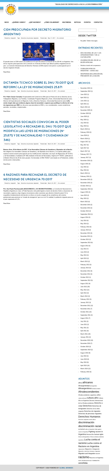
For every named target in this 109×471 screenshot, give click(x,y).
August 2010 (84, 353)
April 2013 (83, 258)
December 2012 (85, 271)
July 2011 (83, 321)
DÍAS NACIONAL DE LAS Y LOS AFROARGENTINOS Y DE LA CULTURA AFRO (90, 55)
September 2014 (85, 214)
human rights (98, 434)
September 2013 (85, 242)
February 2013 (84, 264)
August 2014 (84, 217)
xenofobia (82, 463)
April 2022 (83, 97)
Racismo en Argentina (96, 457)
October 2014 (84, 211)
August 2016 (84, 164)
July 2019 (83, 123)
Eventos (87, 22)
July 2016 (83, 167)
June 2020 (83, 116)
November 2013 (85, 236)
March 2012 (84, 296)
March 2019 (84, 129)
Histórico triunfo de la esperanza (90, 65)
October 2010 (84, 346)
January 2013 (84, 268)
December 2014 (85, 204)
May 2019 (83, 126)
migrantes (97, 451)
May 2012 (83, 290)
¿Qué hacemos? (35, 22)
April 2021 (83, 104)
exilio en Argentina (89, 429)
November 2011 (85, 309)
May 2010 (83, 362)
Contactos (98, 22)
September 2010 (85, 349)
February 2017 (84, 154)
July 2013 (83, 249)
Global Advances (66, 468)
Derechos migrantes (83, 419)
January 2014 (84, 230)
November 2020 (85, 110)
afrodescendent (96, 388)
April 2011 (83, 331)
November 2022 (85, 88)
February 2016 (84, 176)
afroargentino (93, 385)
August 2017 (84, 141)
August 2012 (84, 283)
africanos (88, 382)
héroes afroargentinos (84, 436)
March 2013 (84, 261)
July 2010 (83, 356)
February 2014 (84, 227)
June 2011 (83, 324)
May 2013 (83, 255)
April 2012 (83, 293)
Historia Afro (90, 434)
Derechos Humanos (89, 416)
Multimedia (66, 22)
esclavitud (81, 429)
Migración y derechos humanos (86, 451)
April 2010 (83, 365)
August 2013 (84, 246)
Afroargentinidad (84, 386)
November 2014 (85, 208)
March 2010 (84, 368)
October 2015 (84, 186)
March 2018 (84, 138)
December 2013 (85, 233)
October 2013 (84, 239)
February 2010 (84, 372)
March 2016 (84, 173)
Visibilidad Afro (96, 460)
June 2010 (83, 359)
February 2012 (84, 299)
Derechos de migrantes (92, 411)
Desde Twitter (87, 36)
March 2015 (84, 201)
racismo (83, 457)
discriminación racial (89, 426)
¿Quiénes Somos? (19, 22)
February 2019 (84, 132)
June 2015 (83, 195)
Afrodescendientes (88, 391)
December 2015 (85, 179)
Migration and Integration (86, 453)
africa (80, 383)
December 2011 (85, 305)
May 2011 (83, 327)
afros (99, 395)
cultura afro (92, 398)
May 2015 (83, 198)
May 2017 (83, 145)
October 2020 (84, 113)
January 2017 (84, 157)
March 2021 (84, 107)
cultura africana (82, 398)
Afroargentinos (85, 388)
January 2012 (84, 302)
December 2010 (85, 340)
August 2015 (84, 192)
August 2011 (84, 318)
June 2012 (83, 286)
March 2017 (84, 151)
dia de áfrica (92, 419)
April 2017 (83, 148)
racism (98, 453)
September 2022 (85, 91)
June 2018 (83, 135)
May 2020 (83, 119)
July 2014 (83, 220)
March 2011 (84, 334)
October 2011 (84, 312)
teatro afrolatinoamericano (85, 460)
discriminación (86, 422)
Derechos (87, 406)
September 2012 (85, 280)
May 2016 (83, 170)
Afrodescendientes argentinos (87, 395)
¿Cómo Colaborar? (51, 22)
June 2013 (83, 252)
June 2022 (83, 94)
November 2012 (85, 274)
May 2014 (83, 223)
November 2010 (85, 343)
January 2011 (84, 337)
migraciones (81, 449)
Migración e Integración (92, 449)
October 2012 (84, 277)
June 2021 (83, 101)
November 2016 (85, 160)
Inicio (6, 22)
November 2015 (85, 182)
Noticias (77, 22)
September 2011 (85, 315)
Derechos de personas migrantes (30, 38)
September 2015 (85, 189)
